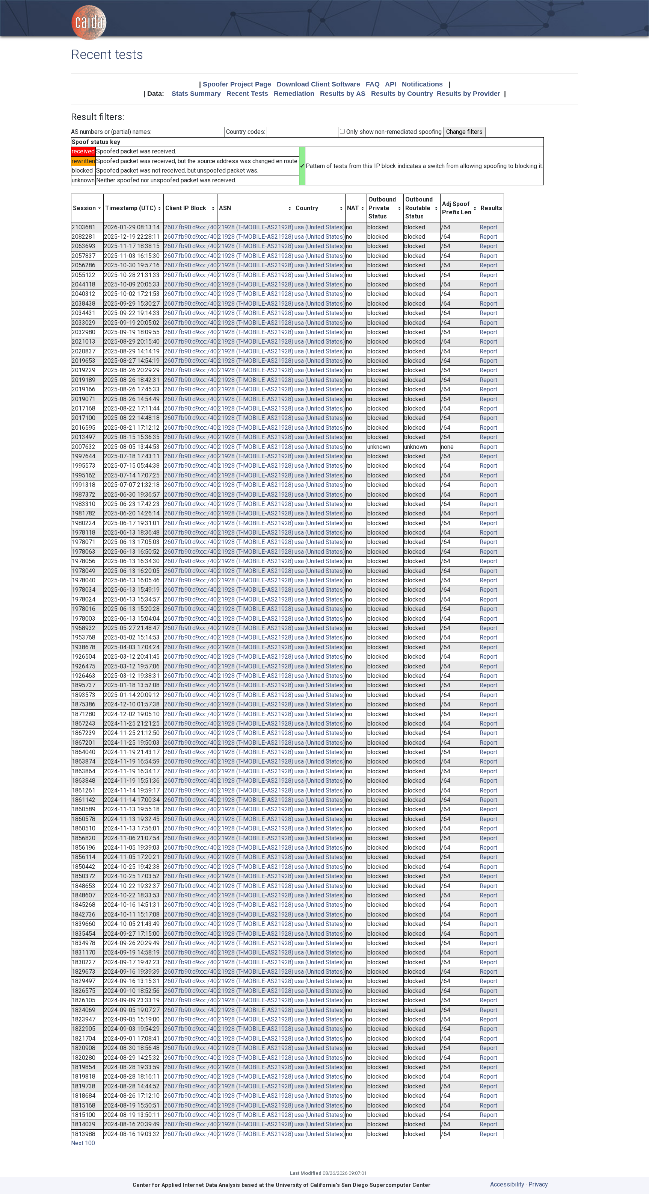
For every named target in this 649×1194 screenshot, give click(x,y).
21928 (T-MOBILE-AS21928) (255, 227)
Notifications (422, 84)
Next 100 (83, 1143)
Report (488, 227)
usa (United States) (319, 227)
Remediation (294, 93)
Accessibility (507, 1184)
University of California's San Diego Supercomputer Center (353, 1185)
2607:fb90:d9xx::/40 (190, 227)
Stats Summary (196, 93)
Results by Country (402, 93)
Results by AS (342, 93)
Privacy (538, 1184)
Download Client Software (318, 84)
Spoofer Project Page (237, 84)
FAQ (373, 84)
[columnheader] (87, 208)
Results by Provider (468, 93)
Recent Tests (247, 93)
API (390, 84)
